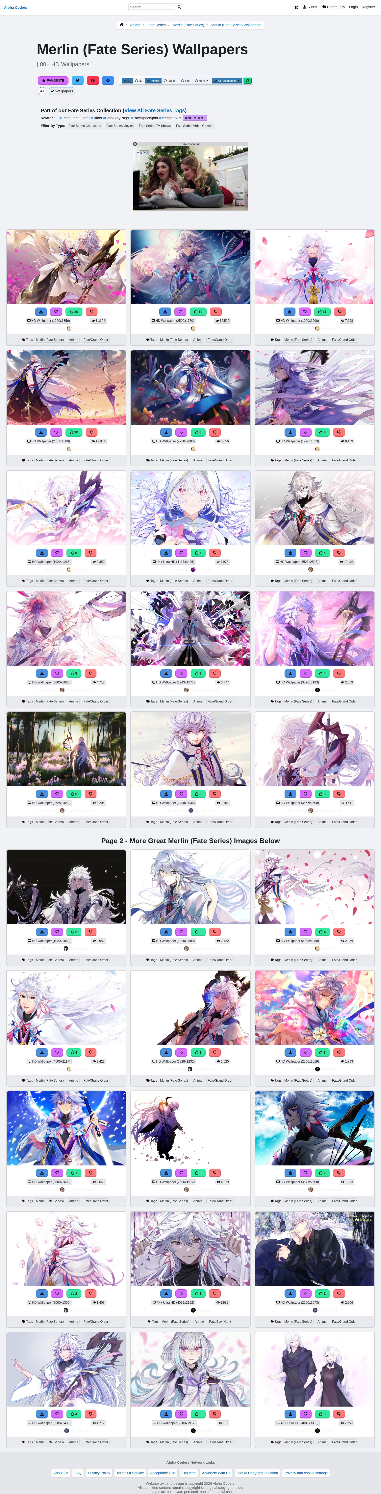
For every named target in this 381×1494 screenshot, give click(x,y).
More (202, 80)
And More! (195, 118)
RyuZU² (80, 328)
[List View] (138, 80)
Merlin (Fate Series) (188, 25)
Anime (135, 25)
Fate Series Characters (84, 125)
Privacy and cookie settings (306, 1473)
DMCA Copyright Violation (257, 1473)
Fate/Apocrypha (145, 118)
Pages (171, 80)
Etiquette (189, 1473)
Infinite (155, 80)
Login (353, 7)
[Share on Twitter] (78, 80)
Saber (97, 118)
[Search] (179, 7)
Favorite (55, 80)
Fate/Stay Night (117, 118)
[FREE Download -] (42, 932)
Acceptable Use (162, 1473)
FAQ (78, 1473)
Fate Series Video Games (194, 125)
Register (368, 7)
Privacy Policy (99, 1473)
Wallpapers (63, 91)
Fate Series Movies (120, 125)
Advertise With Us (216, 1473)
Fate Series (156, 25)
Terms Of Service (130, 1473)
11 (324, 312)
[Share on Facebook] (108, 80)
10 (75, 312)
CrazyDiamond (328, 569)
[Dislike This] (91, 932)
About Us (60, 1473)
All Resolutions (227, 80)
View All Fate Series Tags (154, 110)
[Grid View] (127, 80)
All (42, 91)
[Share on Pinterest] (93, 80)
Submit (312, 7)
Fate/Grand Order (75, 118)
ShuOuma (204, 810)
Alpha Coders (15, 8)
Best (187, 80)
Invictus (204, 569)
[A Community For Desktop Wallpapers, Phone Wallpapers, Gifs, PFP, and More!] (121, 25)
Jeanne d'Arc (171, 118)
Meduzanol (79, 948)
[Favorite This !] (57, 932)
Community (335, 7)
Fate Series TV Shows (155, 125)
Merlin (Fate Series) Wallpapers (236, 25)
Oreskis (328, 690)
